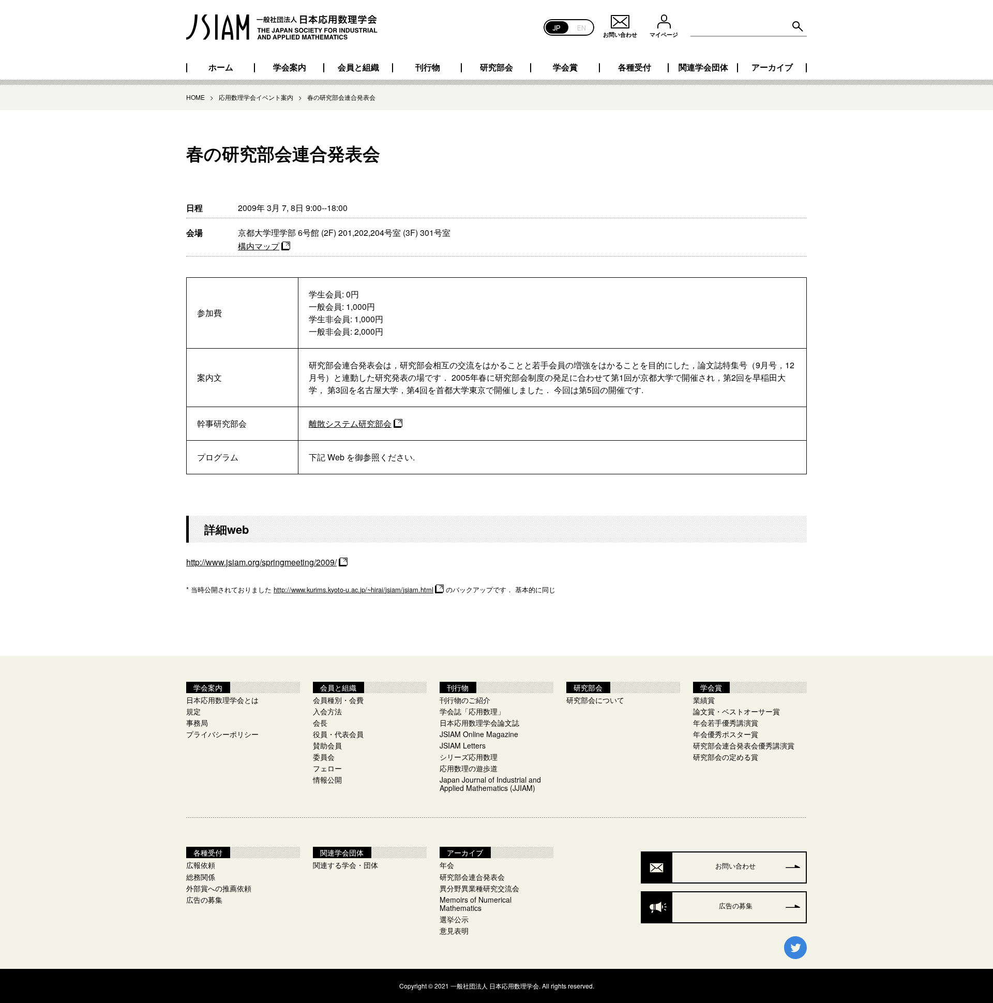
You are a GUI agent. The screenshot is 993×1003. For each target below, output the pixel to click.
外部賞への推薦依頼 (218, 888)
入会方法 (327, 711)
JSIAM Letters (463, 745)
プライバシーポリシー (222, 734)
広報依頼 (200, 865)
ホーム (220, 67)
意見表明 (454, 930)
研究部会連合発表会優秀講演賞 (743, 745)
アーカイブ (772, 67)
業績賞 (704, 700)
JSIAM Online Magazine (479, 734)
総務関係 (200, 877)
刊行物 (427, 67)
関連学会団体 (703, 67)
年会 (447, 865)
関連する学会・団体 (345, 865)
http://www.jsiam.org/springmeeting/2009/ (261, 562)
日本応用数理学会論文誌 (479, 722)
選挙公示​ (454, 919)
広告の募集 (204, 899)
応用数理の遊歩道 (469, 768)
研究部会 (496, 67)
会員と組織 (358, 67)
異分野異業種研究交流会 (479, 888)
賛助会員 (327, 745)
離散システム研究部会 (350, 423)
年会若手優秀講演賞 (725, 722)
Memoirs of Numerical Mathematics (475, 903)
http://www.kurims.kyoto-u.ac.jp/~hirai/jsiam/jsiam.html (353, 589)
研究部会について (595, 700)
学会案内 (289, 67)
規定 (193, 711)
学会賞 (565, 67)
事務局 (197, 722)
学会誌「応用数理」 (472, 711)
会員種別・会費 (338, 700)
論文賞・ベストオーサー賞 (736, 711)
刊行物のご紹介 (465, 700)
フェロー (327, 768)
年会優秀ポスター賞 (725, 734)
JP (557, 27)
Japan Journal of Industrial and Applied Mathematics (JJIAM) (490, 783)
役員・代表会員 (338, 734)
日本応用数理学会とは (222, 700)
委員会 (324, 757)
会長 (320, 722)
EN (581, 27)
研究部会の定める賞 (725, 757)
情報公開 (327, 779)
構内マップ (258, 246)
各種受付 (634, 67)
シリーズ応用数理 (469, 757)
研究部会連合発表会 (472, 877)
